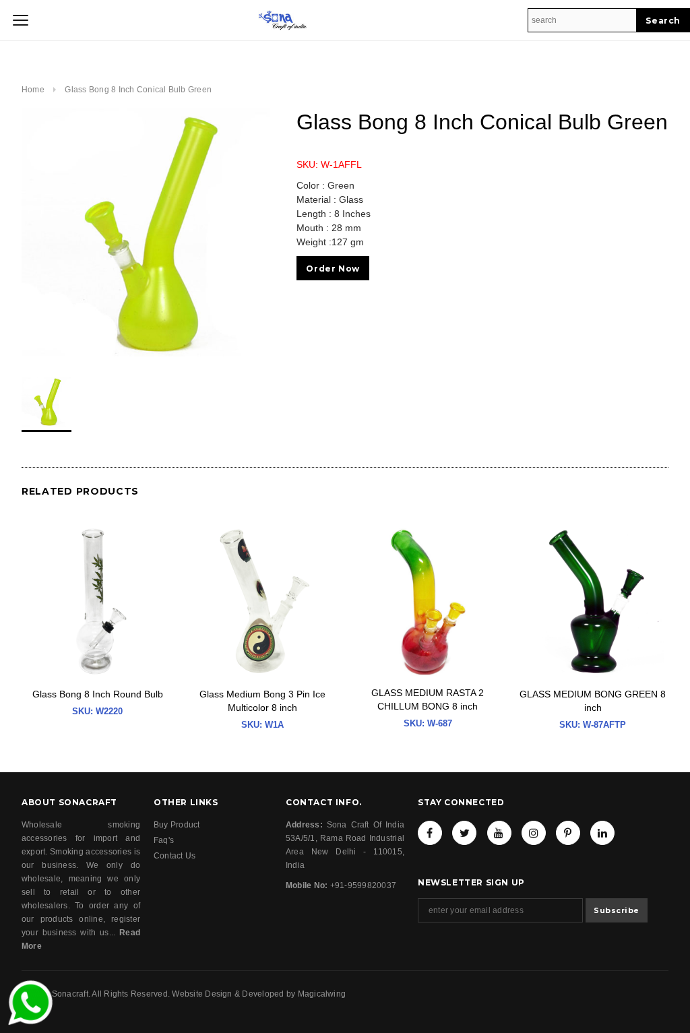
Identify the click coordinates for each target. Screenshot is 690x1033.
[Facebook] (430, 833)
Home (33, 89)
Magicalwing (322, 994)
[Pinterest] (568, 833)
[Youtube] (499, 833)
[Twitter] (464, 833)
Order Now (332, 268)
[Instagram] (534, 833)
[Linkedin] (602, 833)
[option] (146, 232)
